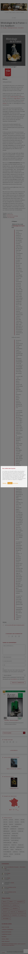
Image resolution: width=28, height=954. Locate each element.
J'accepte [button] (10, 483)
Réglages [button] (5, 483)
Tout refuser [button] (15, 483)
